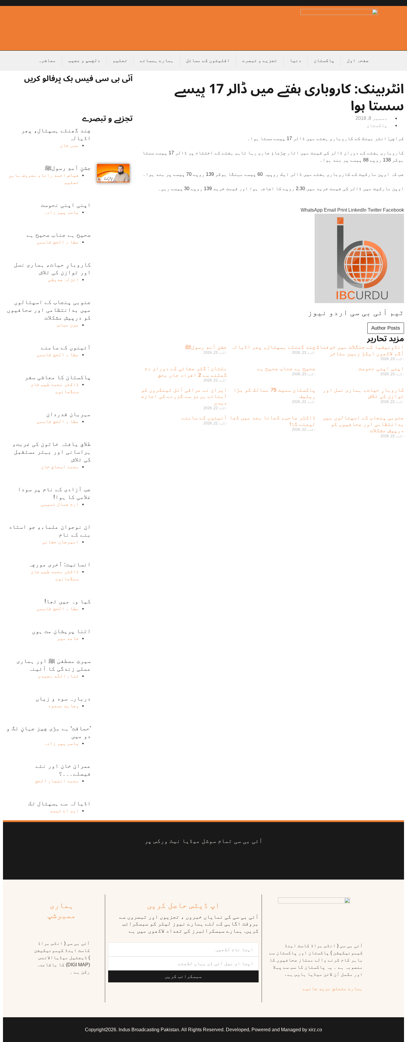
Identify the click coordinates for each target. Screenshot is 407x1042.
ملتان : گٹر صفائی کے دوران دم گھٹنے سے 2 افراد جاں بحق (186, 371)
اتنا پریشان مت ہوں (61, 631)
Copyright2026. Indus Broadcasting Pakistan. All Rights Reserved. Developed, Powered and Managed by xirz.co (203, 1029)
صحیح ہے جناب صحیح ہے (286, 368)
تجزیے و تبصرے (259, 60)
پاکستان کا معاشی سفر (58, 377)
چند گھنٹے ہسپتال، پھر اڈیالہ (273, 347)
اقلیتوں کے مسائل (208, 60)
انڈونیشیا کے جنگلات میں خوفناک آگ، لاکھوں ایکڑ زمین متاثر (360, 350)
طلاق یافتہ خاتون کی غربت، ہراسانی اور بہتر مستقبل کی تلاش (51, 452)
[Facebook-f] (248, 859)
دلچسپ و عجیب (84, 60)
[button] (393, 206)
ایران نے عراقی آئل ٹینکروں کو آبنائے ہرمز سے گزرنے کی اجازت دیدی (184, 396)
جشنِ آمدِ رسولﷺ (206, 347)
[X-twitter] (230, 859)
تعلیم (120, 60)
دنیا (296, 60)
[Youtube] (212, 859)
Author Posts (385, 328)
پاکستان (324, 60)
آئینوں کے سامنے (204, 418)
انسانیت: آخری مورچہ (59, 564)
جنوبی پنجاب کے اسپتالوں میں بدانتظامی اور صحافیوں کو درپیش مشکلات (363, 424)
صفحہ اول (358, 60)
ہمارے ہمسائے (157, 60)
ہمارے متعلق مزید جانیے (333, 988)
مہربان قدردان (68, 414)
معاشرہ (47, 60)
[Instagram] (158, 859)
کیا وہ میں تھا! (67, 601)
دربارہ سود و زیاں (63, 698)
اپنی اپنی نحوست (381, 368)
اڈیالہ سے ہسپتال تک (59, 803)
